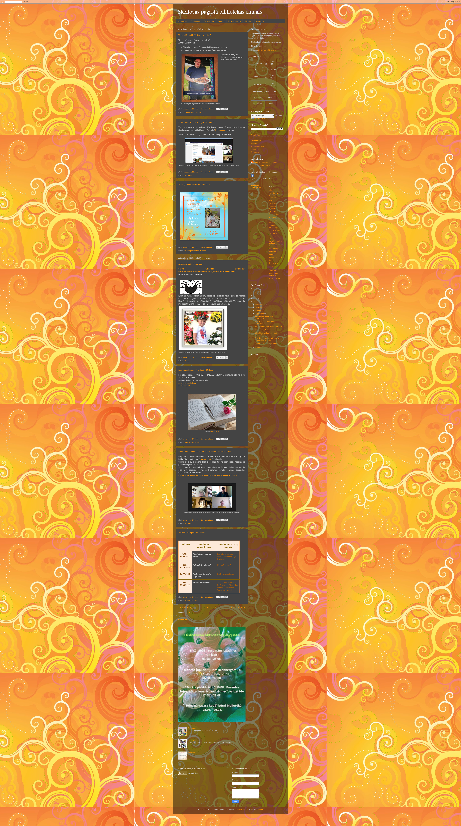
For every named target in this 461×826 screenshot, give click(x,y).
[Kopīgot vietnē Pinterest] (226, 109)
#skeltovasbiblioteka (187, 383)
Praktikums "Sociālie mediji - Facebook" (196, 122)
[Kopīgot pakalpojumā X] (222, 109)
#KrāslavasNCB (225, 475)
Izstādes (272, 223)
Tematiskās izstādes (193, 112)
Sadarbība (192, 740)
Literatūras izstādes (192, 442)
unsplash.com (214, 431)
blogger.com (220, 130)
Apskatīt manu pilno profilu (261, 165)
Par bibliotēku (209, 21)
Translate (261, 119)
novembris (259, 307)
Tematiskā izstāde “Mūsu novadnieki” (194, 35)
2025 (256, 292)
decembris (259, 304)
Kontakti (221, 21)
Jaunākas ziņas (186, 607)
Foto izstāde (273, 211)
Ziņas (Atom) (189, 612)
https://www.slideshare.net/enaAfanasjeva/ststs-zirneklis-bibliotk (207, 271)
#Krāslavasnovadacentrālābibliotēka (202, 475)
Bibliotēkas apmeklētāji (273, 197)
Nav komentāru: (207, 109)
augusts (258, 347)
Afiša (270, 190)
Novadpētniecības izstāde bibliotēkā (194, 184)
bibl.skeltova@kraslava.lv (267, 50)
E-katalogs (248, 21)
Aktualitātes (182, 21)
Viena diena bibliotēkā (273, 274)
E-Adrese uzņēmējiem (273, 207)
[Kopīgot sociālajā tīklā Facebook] (224, 109)
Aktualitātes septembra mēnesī (191, 532)
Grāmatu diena (274, 214)
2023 (256, 298)
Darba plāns (273, 203)
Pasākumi (182, 620)
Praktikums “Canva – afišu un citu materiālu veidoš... (267, 339)
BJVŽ (271, 201)
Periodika (272, 252)
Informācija (273, 220)
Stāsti (187, 361)
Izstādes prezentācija (273, 226)
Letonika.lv (273, 233)
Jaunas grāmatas (275, 230)
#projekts (182, 475)
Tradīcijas (272, 271)
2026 (256, 289)
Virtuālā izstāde (274, 278)
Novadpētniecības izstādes (195, 251)
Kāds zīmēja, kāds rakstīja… (190, 263)
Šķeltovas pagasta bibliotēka (265, 162)
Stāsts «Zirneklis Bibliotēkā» (211, 269)
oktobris (258, 310)
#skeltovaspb (184, 386)
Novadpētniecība (234, 21)
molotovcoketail (242, 809)
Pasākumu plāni (191, 600)
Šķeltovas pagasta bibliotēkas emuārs (220, 11)
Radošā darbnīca (275, 257)
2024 (256, 295)
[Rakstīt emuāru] (220, 109)
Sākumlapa (212, 607)
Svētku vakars (274, 263)
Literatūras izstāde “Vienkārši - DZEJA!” (196, 369)
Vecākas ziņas (238, 607)
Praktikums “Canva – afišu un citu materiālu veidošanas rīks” (205, 451)
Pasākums (192, 728)
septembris (259, 314)
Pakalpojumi (195, 21)
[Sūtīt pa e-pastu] (217, 109)
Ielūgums (272, 217)
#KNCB (236, 475)
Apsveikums (273, 193)
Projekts (188, 175)
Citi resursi (260, 21)
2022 (256, 301)
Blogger (260, 809)
